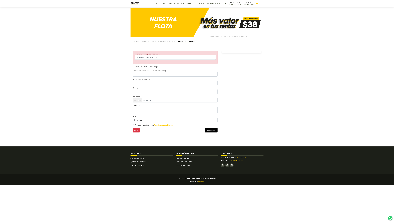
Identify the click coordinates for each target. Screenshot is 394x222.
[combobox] (137, 100)
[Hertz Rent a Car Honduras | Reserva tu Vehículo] (135, 3)
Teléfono (136, 98)
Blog (225, 3)
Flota (163, 3)
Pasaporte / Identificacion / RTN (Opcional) (149, 71)
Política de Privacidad (183, 165)
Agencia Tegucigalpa (137, 158)
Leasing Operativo (176, 3)
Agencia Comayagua (137, 165)
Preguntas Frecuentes (183, 158)
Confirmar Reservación (187, 41)
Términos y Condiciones (163, 125)
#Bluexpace (201, 181)
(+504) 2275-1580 (248, 4)
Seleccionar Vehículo (149, 41)
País (134, 116)
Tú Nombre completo (141, 79)
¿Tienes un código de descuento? (147, 54)
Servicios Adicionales (168, 41)
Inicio (155, 3)
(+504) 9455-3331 (235, 4)
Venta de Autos (213, 3)
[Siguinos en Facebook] (222, 165)
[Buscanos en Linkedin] (232, 165)
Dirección (136, 105)
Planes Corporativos (195, 3)
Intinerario (135, 41)
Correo (135, 88)
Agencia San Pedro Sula (138, 162)
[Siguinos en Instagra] (227, 165)
